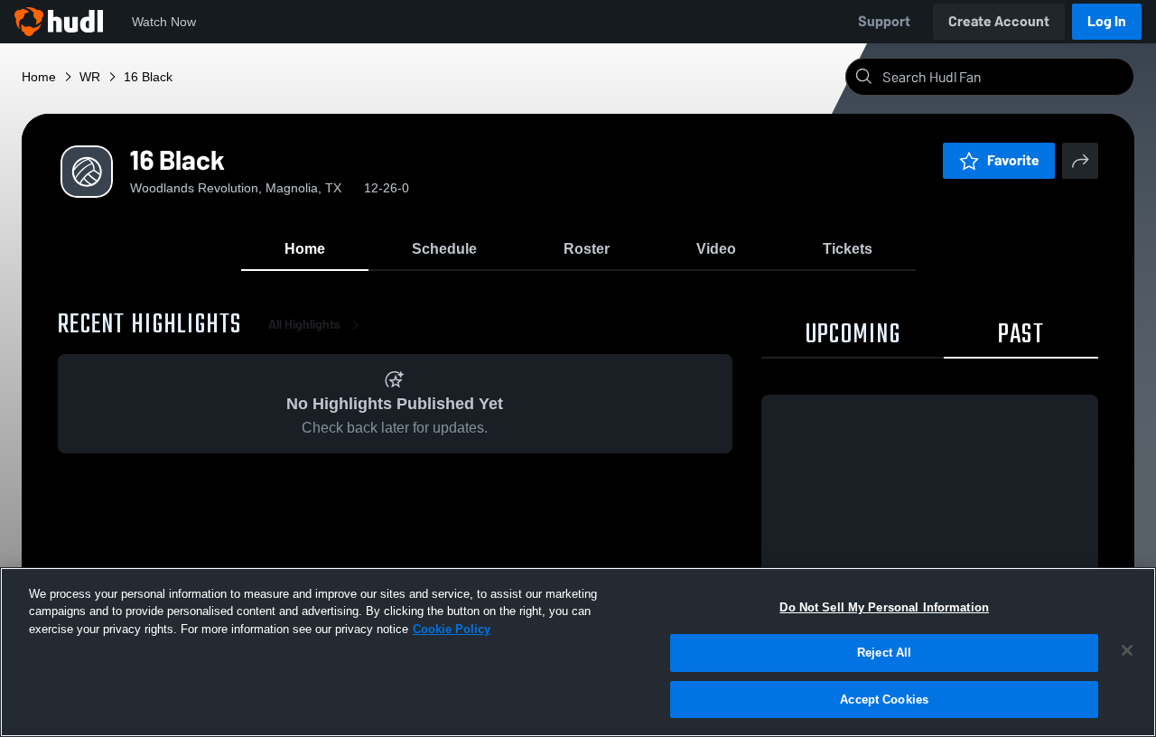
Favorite (1013, 160)
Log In (1106, 21)
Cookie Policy (451, 629)
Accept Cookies (884, 699)
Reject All (884, 653)
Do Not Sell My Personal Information (884, 607)
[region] (578, 652)
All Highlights (304, 324)
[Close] (1127, 650)
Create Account (998, 21)
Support (884, 21)
